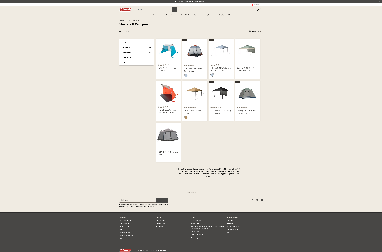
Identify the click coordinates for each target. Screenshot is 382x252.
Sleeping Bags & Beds (225, 15)
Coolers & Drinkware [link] (126, 220)
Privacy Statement (152, 204)
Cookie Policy (195, 231)
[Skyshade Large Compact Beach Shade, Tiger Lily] (168, 101)
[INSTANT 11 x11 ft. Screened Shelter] (168, 142)
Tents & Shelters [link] (125, 223)
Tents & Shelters (171, 15)
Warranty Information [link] (233, 226)
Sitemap (122, 239)
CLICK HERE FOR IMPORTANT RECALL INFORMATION (189, 1)
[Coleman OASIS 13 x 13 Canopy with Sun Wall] (247, 59)
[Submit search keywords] (174, 9)
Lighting (196, 15)
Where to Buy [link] (230, 223)
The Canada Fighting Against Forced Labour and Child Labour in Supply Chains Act (207, 227)
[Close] (380, 1)
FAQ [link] (227, 232)
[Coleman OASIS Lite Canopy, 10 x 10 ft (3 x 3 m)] (221, 59)
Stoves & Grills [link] (124, 226)
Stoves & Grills (185, 15)
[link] (255, 5)
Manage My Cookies (197, 235)
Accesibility (194, 238)
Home (122, 20)
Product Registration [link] (232, 229)
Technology (159, 226)
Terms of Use (195, 223)
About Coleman (160, 220)
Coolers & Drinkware (154, 15)
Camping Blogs (160, 223)
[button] (259, 9)
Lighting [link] (122, 229)
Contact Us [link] (229, 220)
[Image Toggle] (205, 63)
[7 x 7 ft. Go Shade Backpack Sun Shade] (168, 59)
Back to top (191, 192)
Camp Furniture (209, 15)
